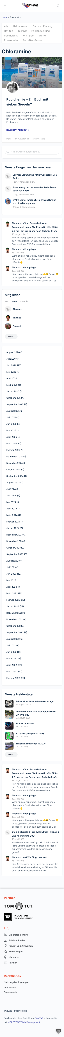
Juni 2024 (11, 495)
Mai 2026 (11, 371)
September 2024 (14, 476)
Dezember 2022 (14, 612)
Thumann (17, 309)
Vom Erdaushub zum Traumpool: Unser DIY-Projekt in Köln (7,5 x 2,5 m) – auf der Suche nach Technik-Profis (35, 227)
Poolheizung (11, 35)
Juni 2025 (11, 424)
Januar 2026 (12, 391)
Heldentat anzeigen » (17, 130)
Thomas (16, 223)
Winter (43, 35)
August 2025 (13, 411)
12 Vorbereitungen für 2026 (30, 733)
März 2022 (12, 671)
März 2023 (12, 593)
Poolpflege (30, 249)
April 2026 (11, 378)
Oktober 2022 (13, 626)
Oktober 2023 (13, 547)
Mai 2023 (11, 580)
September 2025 (14, 404)
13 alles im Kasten (25, 723)
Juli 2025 (11, 417)
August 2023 (13, 560)
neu (6, 302)
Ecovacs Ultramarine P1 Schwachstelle (32, 174)
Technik (22, 30)
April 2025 (11, 437)
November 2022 (14, 619)
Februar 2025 (13, 450)
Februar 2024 (13, 521)
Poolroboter (11, 40)
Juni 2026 (11, 365)
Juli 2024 (11, 489)
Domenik (17, 326)
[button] (58, 1031)
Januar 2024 (12, 528)
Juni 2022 (11, 652)
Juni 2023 (11, 573)
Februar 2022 (13, 678)
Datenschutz (10, 992)
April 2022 (11, 665)
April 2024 (11, 508)
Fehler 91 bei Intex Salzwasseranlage (34, 701)
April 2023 (11, 586)
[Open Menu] (5, 6)
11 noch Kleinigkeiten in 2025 (31, 743)
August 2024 (13, 482)
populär (24, 302)
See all (11, 336)
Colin (15, 832)
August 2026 (13, 352)
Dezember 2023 (14, 534)
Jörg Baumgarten (26, 203)
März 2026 (12, 384)
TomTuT (39, 1018)
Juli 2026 (11, 358)
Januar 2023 (12, 606)
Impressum (10, 987)
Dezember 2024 (14, 456)
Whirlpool (28, 35)
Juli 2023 (11, 567)
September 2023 (14, 554)
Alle (6, 26)
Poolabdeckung (40, 30)
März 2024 (12, 515)
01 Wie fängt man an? (35, 857)
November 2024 (14, 463)
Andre (16, 178)
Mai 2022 (11, 658)
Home (4, 17)
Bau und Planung (43, 26)
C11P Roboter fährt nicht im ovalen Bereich (34, 200)
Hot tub (8, 30)
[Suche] (58, 6)
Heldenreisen (20, 26)
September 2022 (14, 632)
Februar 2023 (13, 599)
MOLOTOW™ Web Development (24, 1022)
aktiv (14, 302)
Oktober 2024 (13, 469)
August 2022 (13, 639)
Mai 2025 (11, 430)
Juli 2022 (11, 645)
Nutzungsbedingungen (16, 982)
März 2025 (12, 443)
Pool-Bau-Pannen (33, 40)
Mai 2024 (11, 502)
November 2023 (14, 541)
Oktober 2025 (13, 397)
